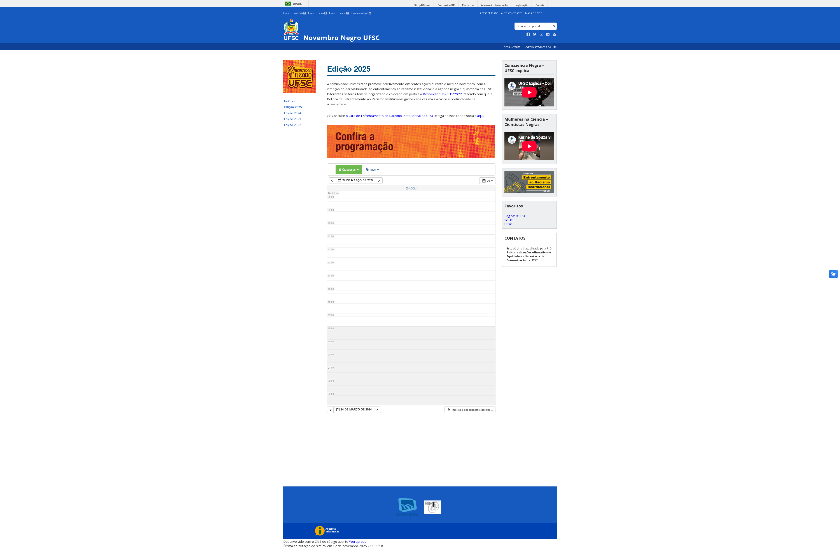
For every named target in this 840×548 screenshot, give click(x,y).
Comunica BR (446, 5)
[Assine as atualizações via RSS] (554, 34)
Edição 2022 (292, 125)
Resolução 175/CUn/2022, (442, 94)
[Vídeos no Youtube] (541, 34)
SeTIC (508, 220)
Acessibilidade (489, 13)
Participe (468, 5)
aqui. (480, 115)
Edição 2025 (293, 107)
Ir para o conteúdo (294, 13)
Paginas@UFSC (515, 216)
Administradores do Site (541, 47)
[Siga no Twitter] (535, 34)
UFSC (508, 224)
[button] (470, 410)
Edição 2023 (292, 119)
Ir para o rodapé (361, 13)
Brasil (297, 3)
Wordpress (357, 541)
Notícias (289, 101)
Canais (540, 5)
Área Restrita (512, 47)
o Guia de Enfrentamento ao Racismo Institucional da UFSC (390, 115)
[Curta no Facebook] (528, 34)
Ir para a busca (338, 13)
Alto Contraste (511, 13)
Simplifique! (422, 5)
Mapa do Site (533, 13)
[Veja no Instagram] (548, 34)
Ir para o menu (317, 13)
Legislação (521, 5)
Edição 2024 (292, 113)
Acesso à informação (494, 5)
